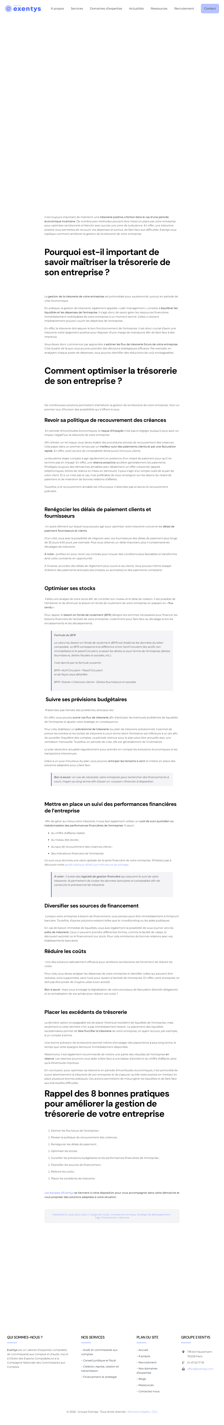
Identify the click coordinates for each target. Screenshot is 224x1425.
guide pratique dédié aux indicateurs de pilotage (97, 864)
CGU (155, 1411)
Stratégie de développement (153, 1214)
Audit (106, 1214)
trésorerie (123, 1217)
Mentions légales (139, 1411)
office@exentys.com (200, 1368)
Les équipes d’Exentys (59, 1192)
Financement (109, 1217)
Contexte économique (123, 1214)
